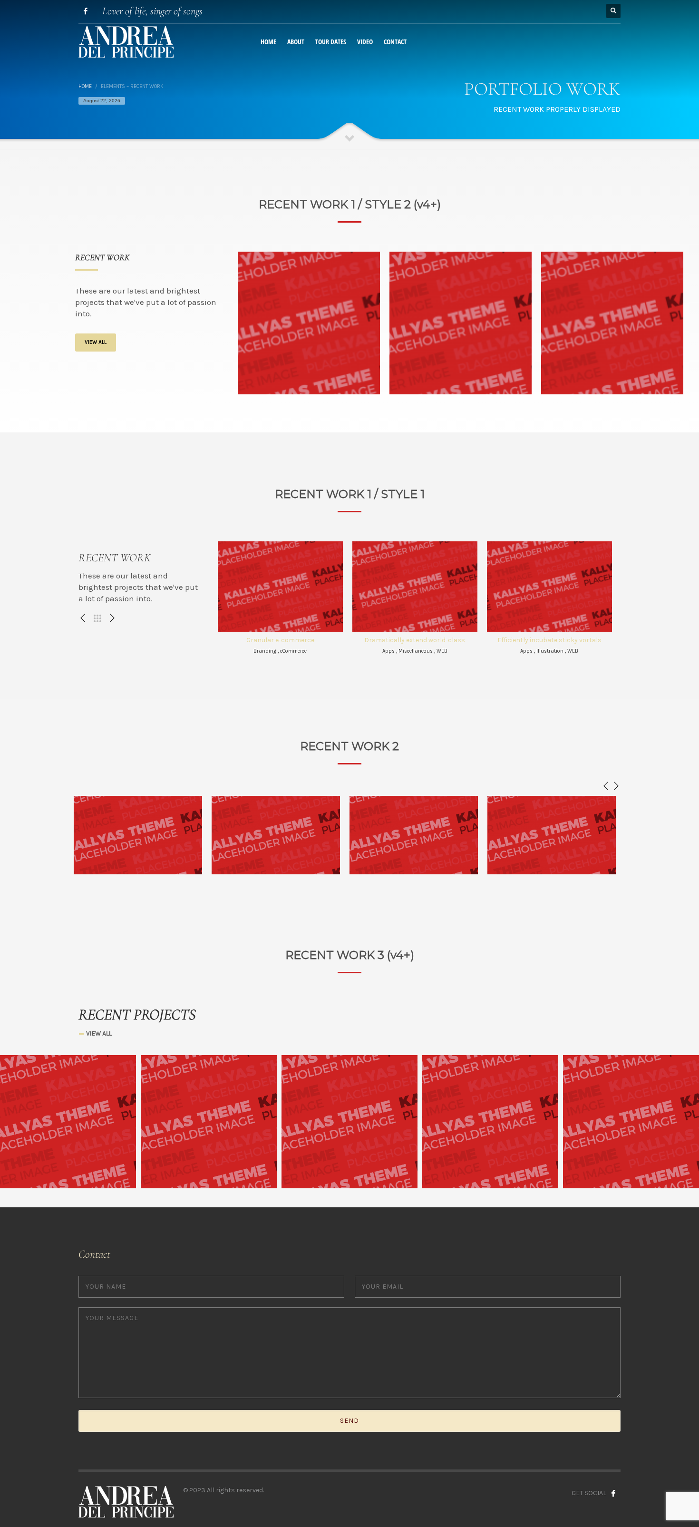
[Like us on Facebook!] (613, 1493)
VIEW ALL (96, 342)
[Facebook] (85, 11)
